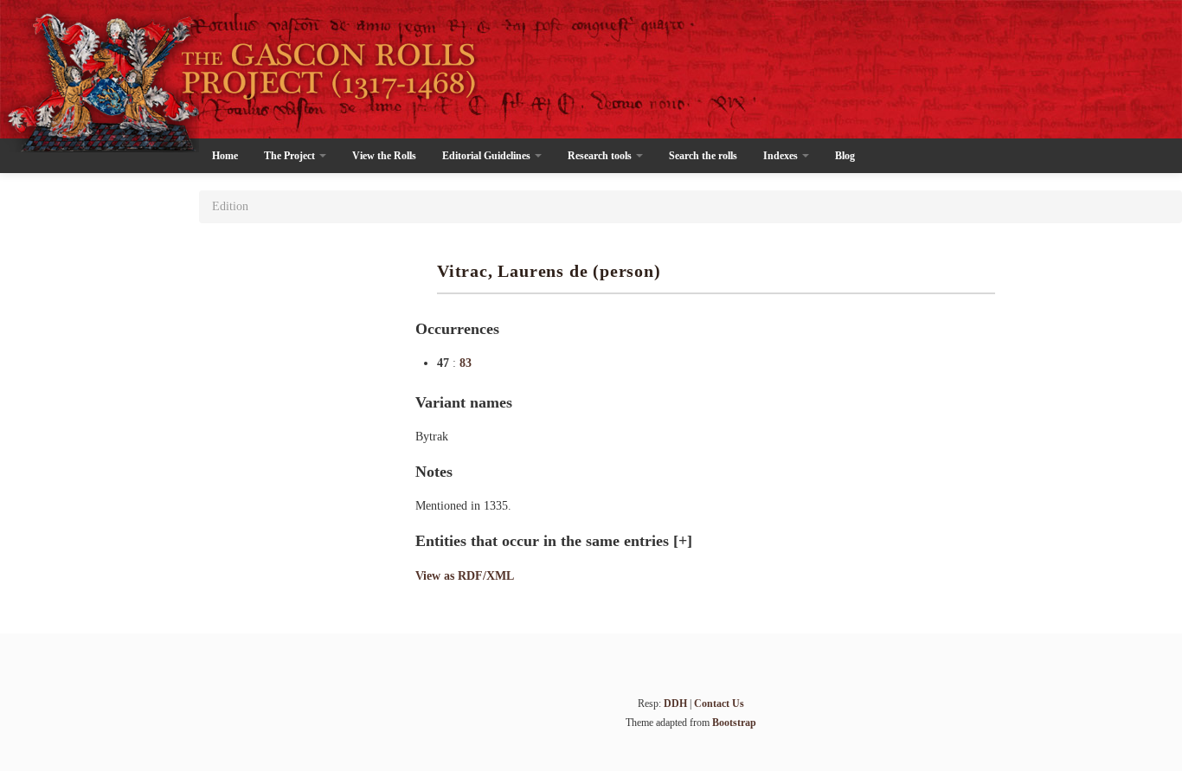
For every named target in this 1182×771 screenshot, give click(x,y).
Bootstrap (734, 722)
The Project (291, 156)
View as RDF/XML (464, 575)
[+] (682, 540)
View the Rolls (384, 156)
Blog (845, 156)
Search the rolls (703, 156)
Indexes (781, 156)
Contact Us (719, 703)
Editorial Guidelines (487, 156)
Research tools (601, 156)
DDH (675, 703)
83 (465, 363)
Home (225, 156)
